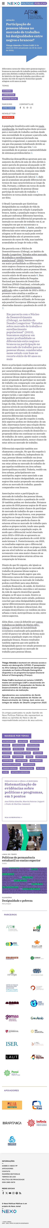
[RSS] (20, 1193)
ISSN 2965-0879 (8, 1182)
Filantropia (18, 756)
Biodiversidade (37, 741)
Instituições (41, 756)
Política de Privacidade (13, 1179)
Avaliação (23, 741)
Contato (6, 1171)
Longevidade (21, 760)
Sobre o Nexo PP (9, 1166)
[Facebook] (3, 1193)
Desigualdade (32, 749)
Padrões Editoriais (11, 1174)
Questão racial (27, 768)
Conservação (18, 745)
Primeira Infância (10, 768)
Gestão (29, 756)
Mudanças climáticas (11, 764)
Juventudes (7, 760)
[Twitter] (6, 1193)
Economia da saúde (22, 753)
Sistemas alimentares (20, 772)
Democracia (18, 749)
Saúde (5, 772)
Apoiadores (7, 1169)
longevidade (8, 95)
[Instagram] (13, 1193)
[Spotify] (17, 1193)
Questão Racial (10, 98)
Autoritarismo (9, 741)
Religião (40, 768)
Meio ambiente (36, 760)
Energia (6, 756)
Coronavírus (33, 745)
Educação (38, 753)
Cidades (6, 745)
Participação (29, 764)
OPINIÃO (10, 20)
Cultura (6, 749)
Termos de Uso (9, 1177)
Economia (7, 91)
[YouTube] (10, 1193)
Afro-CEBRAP (8, 108)
